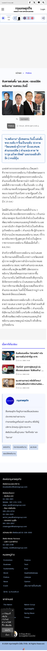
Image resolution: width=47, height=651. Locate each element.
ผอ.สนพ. (33, 447)
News (5, 581)
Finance (27, 560)
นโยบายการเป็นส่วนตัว (32, 585)
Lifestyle (27, 577)
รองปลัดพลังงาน (9, 453)
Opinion (27, 581)
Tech (26, 564)
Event (5, 585)
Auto (26, 568)
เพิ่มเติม (8, 625)
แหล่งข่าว (6, 447)
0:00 (9, 17)
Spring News (29, 613)
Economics (7, 560)
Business (7, 564)
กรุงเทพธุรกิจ (29, 608)
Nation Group (29, 604)
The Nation (7, 604)
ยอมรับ (7, 630)
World (5, 573)
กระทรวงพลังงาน (20, 447)
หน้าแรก (19, 73)
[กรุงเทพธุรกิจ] (23, 9)
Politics (28, 73)
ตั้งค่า (8, 635)
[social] (30, 2)
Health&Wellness (31, 573)
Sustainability (8, 568)
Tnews (26, 617)
